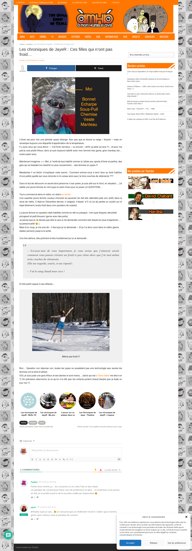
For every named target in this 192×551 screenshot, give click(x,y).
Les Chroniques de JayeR (34, 60)
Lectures (75, 36)
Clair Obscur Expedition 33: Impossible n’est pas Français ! (150, 72)
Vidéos (88, 36)
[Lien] (64, 459)
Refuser (153, 543)
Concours (150, 36)
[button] (186, 516)
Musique (62, 36)
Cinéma (43, 36)
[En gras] (32, 459)
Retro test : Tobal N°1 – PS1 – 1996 (140, 109)
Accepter (130, 543)
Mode (41, 423)
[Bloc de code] (60, 459)
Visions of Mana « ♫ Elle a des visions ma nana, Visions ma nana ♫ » (150, 87)
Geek (98, 36)
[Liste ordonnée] (48, 459)
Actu (32, 36)
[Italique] (36, 459)
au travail (66, 194)
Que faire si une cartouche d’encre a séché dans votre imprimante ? (148, 95)
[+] (71, 459)
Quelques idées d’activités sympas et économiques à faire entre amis (148, 80)
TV (52, 36)
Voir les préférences (177, 543)
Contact (116, 2)
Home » (23, 44)
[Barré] (44, 459)
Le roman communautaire (41, 2)
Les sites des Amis (99, 2)
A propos (20, 2)
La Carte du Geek (79, 2)
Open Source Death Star (36, 426)
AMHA (22, 36)
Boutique (164, 36)
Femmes (33, 423)
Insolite (136, 36)
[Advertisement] (151, 144)
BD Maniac (62, 2)
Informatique (111, 36)
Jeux (125, 36)
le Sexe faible (102, 375)
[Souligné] (40, 459)
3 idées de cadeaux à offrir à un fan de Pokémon (146, 119)
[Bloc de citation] (56, 459)
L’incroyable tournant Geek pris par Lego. (99, 426)
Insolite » (29, 44)
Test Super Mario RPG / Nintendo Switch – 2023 (145, 114)
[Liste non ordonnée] (52, 459)
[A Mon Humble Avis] (95, 19)
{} (67, 459)
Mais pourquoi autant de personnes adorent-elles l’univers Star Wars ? (147, 102)
